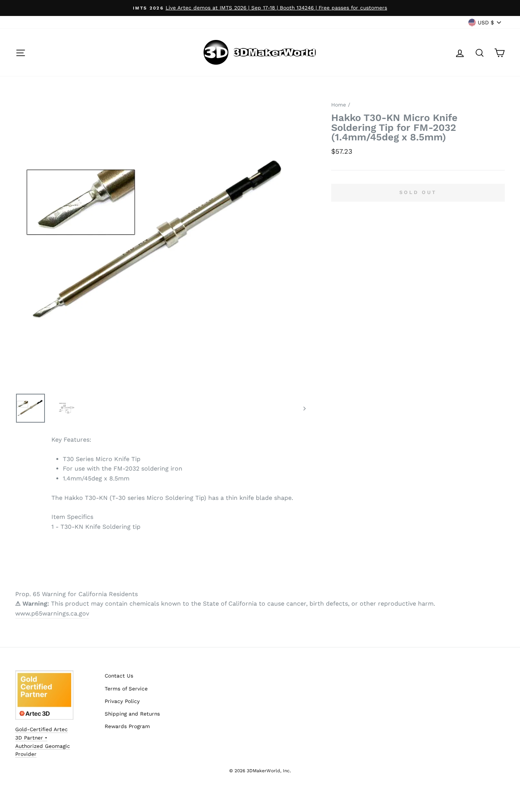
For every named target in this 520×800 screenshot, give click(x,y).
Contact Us (119, 676)
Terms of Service (126, 688)
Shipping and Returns (132, 714)
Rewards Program (127, 726)
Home (338, 105)
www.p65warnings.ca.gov (52, 613)
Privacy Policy (122, 701)
